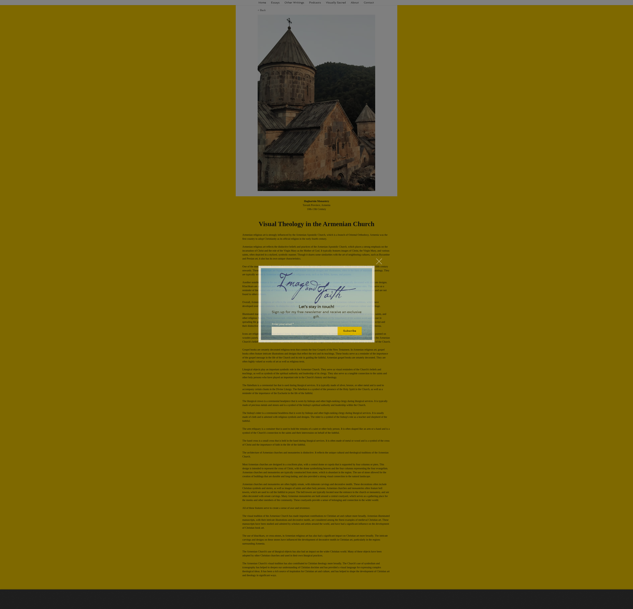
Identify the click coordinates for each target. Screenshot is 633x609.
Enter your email (282, 324)
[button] (379, 261)
